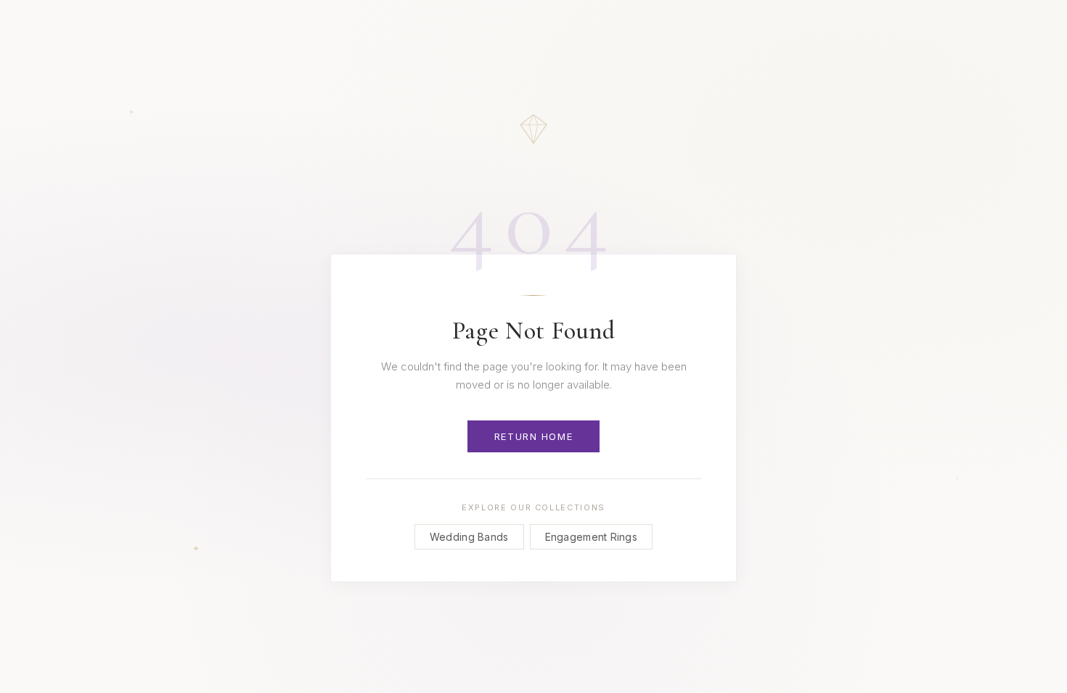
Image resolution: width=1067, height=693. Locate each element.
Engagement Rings (591, 537)
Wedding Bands (469, 537)
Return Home (533, 436)
